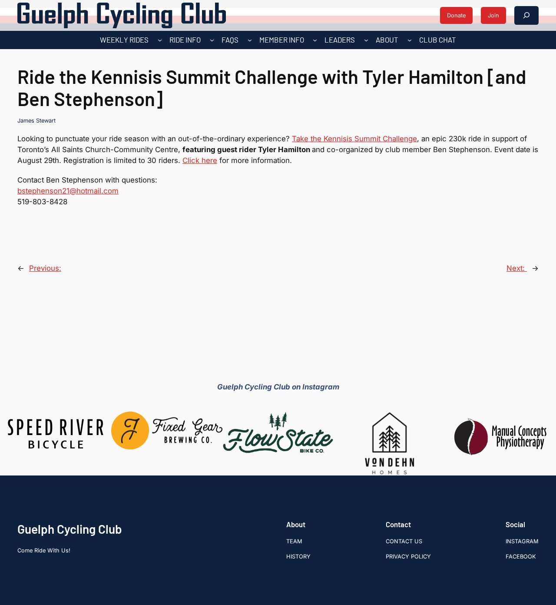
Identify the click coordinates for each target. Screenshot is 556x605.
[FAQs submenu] (250, 40)
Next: (516, 268)
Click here (199, 160)
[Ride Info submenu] (212, 40)
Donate (456, 15)
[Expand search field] (526, 15)
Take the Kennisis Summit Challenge (354, 138)
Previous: (45, 268)
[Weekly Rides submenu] (160, 40)
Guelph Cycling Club (69, 529)
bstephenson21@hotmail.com (68, 190)
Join (493, 15)
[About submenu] (409, 40)
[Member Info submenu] (315, 40)
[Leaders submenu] (366, 40)
